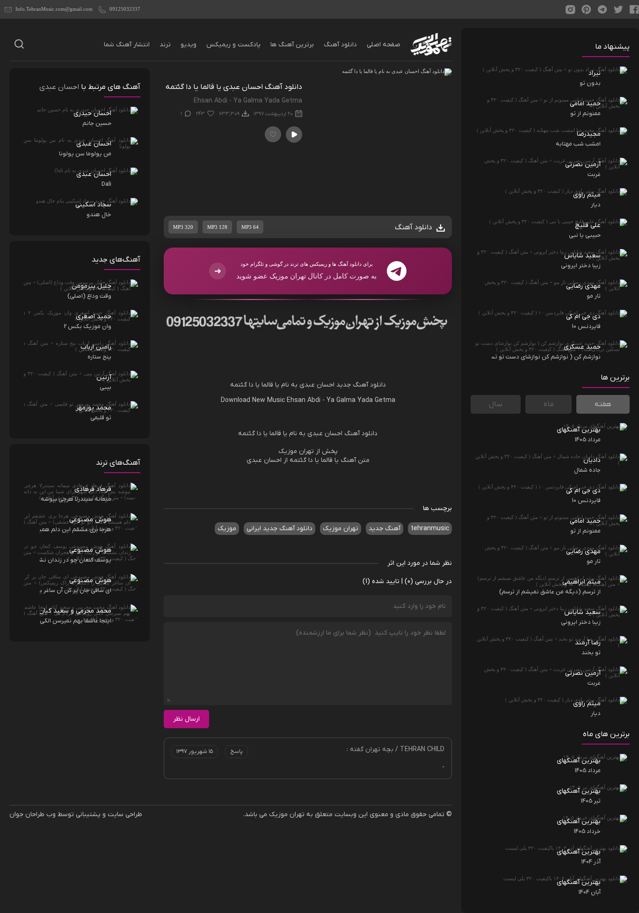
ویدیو (188, 44)
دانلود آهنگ (340, 44)
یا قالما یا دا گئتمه (254, 384)
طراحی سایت (125, 814)
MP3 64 (250, 227)
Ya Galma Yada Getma (361, 400)
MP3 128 (217, 227)
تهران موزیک (340, 528)
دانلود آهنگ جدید (361, 384)
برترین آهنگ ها (292, 44)
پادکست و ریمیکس (233, 44)
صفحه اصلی (383, 44)
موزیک (227, 528)
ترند (165, 44)
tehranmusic (430, 528)
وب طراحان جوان (32, 814)
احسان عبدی (316, 384)
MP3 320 (183, 227)
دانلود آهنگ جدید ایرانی (279, 528)
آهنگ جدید (384, 528)
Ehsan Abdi (303, 400)
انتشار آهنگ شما (127, 44)
